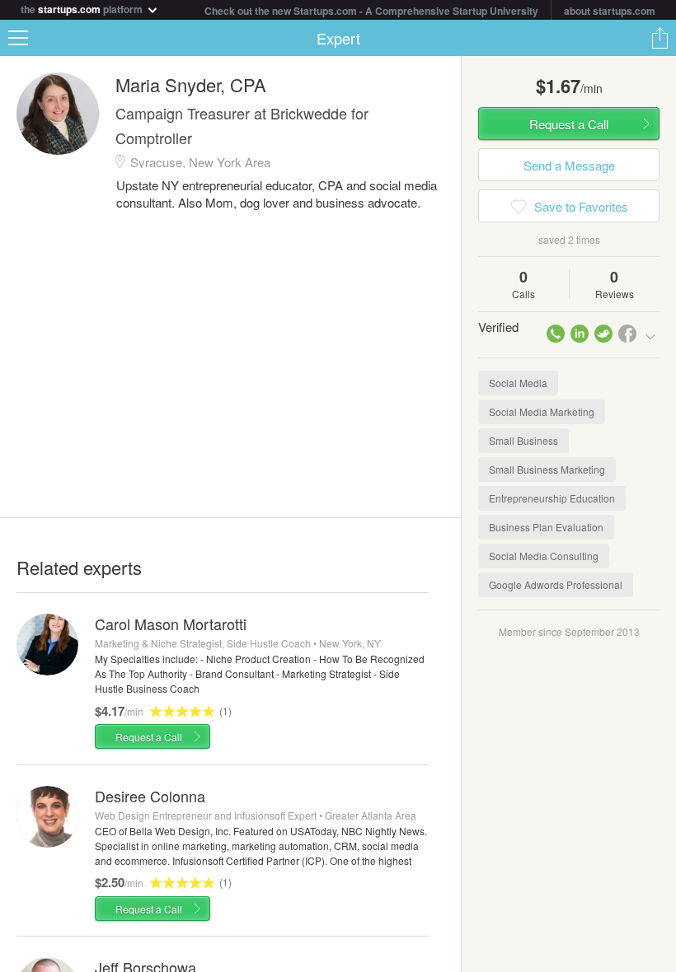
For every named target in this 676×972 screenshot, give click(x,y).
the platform (83, 8)
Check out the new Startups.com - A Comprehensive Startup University (371, 10)
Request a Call (148, 737)
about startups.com (609, 10)
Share (659, 38)
